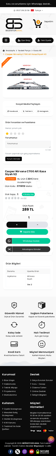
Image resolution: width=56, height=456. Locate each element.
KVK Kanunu (10, 422)
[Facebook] (10, 451)
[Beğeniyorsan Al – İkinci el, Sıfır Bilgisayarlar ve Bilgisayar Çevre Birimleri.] (14, 24)
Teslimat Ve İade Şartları (11, 427)
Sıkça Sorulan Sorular (42, 380)
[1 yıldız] (7, 133)
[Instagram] (24, 451)
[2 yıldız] (11, 133)
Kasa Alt (37, 50)
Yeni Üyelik (45, 40)
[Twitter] (17, 451)
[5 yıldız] (23, 133)
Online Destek (39, 391)
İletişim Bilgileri (39, 395)
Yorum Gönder (13, 158)
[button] (39, 10)
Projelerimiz (10, 391)
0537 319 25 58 (22, 10)
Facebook (13, 111)
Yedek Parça (24, 50)
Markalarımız (10, 395)
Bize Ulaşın (9, 380)
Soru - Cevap (38, 384)
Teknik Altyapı (11, 387)
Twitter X (28, 111)
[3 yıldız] (15, 133)
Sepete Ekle (29, 231)
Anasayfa (10, 50)
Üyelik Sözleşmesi (13, 409)
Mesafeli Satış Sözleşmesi (10, 414)
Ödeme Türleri (39, 387)
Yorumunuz (11, 137)
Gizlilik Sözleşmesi (13, 419)
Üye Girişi (25, 40)
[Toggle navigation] (6, 40)
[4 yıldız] (19, 133)
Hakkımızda (10, 384)
